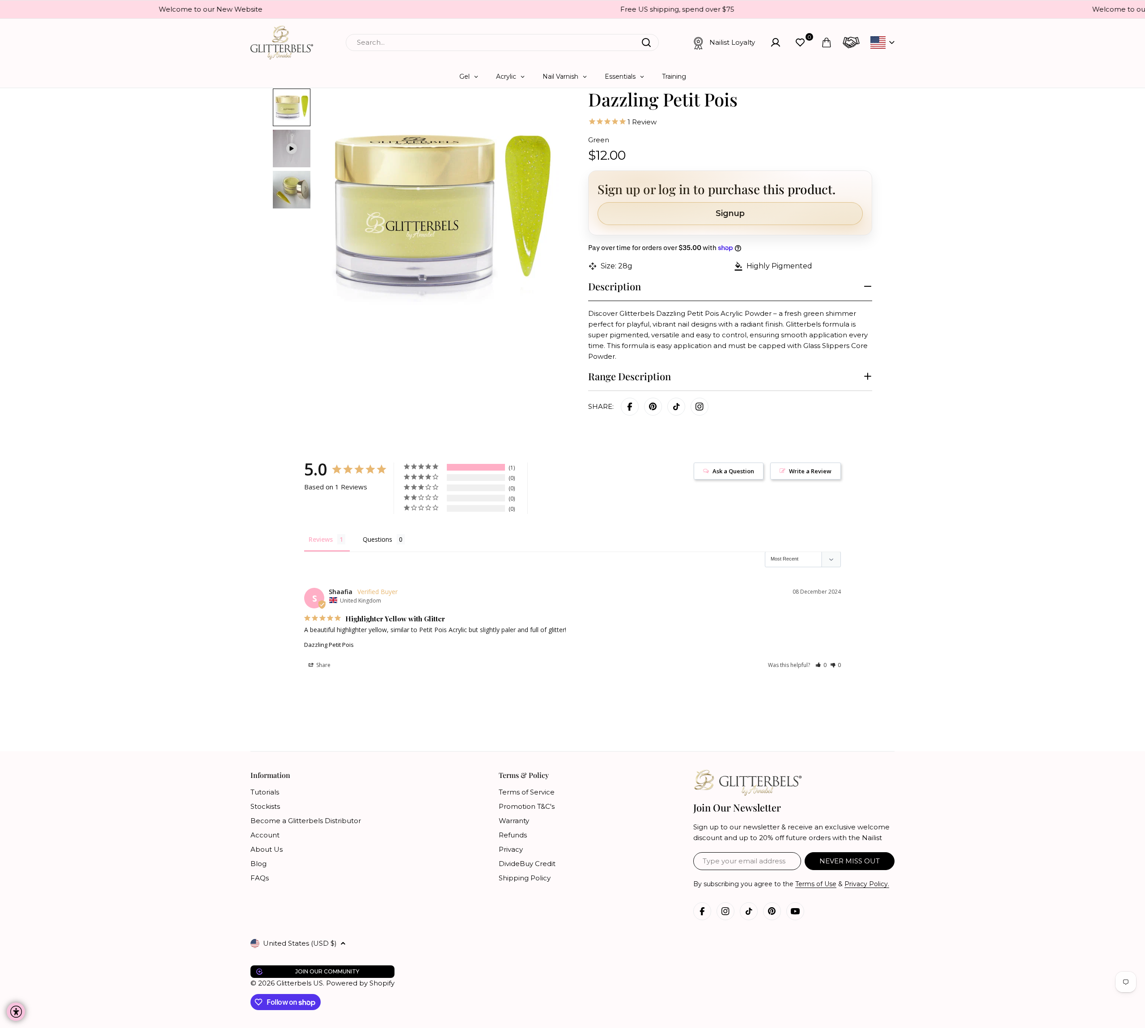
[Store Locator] (851, 42)
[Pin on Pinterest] (653, 407)
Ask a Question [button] (733, 471)
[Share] (699, 407)
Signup (730, 213)
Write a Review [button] (810, 471)
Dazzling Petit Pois (329, 645)
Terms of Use (815, 884)
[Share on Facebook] (630, 407)
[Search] (646, 42)
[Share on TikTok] (676, 407)
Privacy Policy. (866, 884)
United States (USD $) (300, 943)
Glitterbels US (299, 983)
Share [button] (323, 665)
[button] (821, 665)
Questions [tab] (377, 539)
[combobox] (502, 42)
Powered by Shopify (360, 983)
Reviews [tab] (321, 539)
